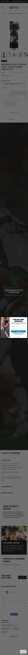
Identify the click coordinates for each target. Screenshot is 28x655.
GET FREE (18, 331)
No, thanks (18, 336)
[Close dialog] (26, 317)
